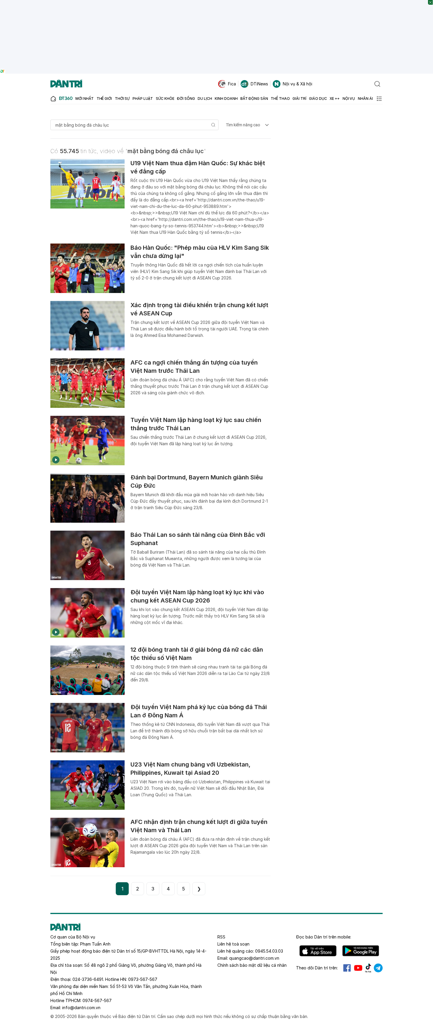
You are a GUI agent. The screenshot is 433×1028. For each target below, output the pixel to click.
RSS (221, 936)
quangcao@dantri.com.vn (254, 958)
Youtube (358, 968)
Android (360, 950)
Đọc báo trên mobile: (323, 936)
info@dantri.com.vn (81, 1007)
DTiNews (259, 83)
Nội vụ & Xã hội (297, 83)
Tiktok (368, 968)
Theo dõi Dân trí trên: (317, 967)
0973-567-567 (142, 979)
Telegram (378, 968)
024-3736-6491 (87, 979)
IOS (318, 950)
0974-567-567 (97, 1000)
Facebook (347, 968)
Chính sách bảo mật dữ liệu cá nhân (252, 965)
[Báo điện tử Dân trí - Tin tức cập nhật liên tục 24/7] (66, 84)
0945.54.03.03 (269, 950)
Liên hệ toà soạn (233, 943)
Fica (232, 83)
